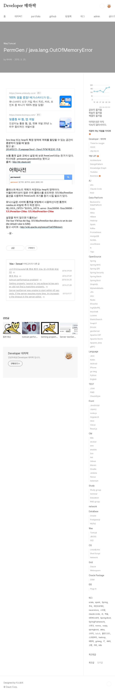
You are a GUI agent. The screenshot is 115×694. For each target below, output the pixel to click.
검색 (102, 6)
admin (97, 16)
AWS (109, 641)
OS (90, 545)
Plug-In (93, 589)
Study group (95, 490)
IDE (90, 584)
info (91, 185)
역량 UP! (93, 156)
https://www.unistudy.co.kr (22, 93)
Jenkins (93, 473)
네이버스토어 (94, 618)
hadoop (102, 637)
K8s (92, 438)
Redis (92, 300)
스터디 (91, 633)
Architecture (95, 160)
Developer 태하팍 (20, 6)
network (93, 506)
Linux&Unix (95, 550)
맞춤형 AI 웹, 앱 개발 (21, 119)
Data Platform (96, 197)
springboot (94, 629)
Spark (92, 224)
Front (91, 401)
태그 (83, 16)
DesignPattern (96, 164)
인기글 (100, 662)
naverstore (94, 610)
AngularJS (94, 417)
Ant (91, 457)
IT (104, 641)
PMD (92, 392)
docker (93, 442)
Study (91, 485)
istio (92, 296)
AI (102, 614)
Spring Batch (95, 276)
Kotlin (92, 360)
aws (92, 446)
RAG (92, 193)
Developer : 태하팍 (97, 139)
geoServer (95, 331)
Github (93, 461)
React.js (93, 429)
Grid (91, 562)
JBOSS (93, 536)
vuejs (105, 626)
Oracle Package (96, 575)
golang (98, 641)
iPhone (93, 367)
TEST (91, 384)
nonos (98, 626)
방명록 (68, 16)
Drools (93, 327)
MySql (93, 523)
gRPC (92, 347)
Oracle (93, 516)
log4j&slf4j (95, 308)
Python (93, 375)
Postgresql (95, 520)
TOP (109, 684)
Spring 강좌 (95, 269)
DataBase (93, 511)
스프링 (102, 610)
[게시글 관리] (21, 248)
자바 (95, 645)
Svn (91, 453)
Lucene (93, 315)
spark (97, 602)
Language (93, 351)
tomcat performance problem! (23, 279)
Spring (93, 261)
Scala (92, 209)
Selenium (94, 481)
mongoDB (94, 236)
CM (90, 433)
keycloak (94, 311)
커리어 (92, 147)
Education (94, 498)
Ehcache (94, 304)
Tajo (92, 252)
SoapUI (93, 323)
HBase (93, 217)
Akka (92, 213)
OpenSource (95, 256)
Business (94, 176)
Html (92, 421)
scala (91, 602)
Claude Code (96, 189)
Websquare (95, 570)
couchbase (95, 244)
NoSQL (93, 240)
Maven (93, 465)
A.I (90, 181)
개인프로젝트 (99, 606)
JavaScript (95, 405)
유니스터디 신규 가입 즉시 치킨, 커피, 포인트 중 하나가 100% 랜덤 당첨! (31, 103)
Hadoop (93, 220)
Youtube (93, 172)
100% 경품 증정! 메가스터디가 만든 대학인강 (30, 97)
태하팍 (91, 641)
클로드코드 (106, 633)
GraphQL (94, 284)
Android (93, 364)
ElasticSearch (96, 319)
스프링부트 (93, 637)
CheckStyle (95, 396)
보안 (91, 540)
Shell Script (95, 553)
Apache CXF (95, 335)
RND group (95, 502)
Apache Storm (96, 339)
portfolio (35, 16)
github (52, 16)
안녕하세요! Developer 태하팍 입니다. (24, 357)
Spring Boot (95, 280)
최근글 (91, 662)
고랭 (90, 645)
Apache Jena (96, 343)
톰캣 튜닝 (13, 276)
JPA (91, 292)
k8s (100, 645)
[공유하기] (17, 248)
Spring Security (97, 272)
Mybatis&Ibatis (96, 288)
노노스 (97, 633)
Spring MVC (95, 265)
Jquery (93, 409)
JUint (92, 388)
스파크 (91, 626)
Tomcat (19, 263)
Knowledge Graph (98, 168)
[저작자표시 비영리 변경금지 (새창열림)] (41, 248)
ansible (93, 449)
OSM (92, 580)
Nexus (93, 477)
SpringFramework (97, 622)
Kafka (92, 228)
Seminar (93, 494)
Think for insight (97, 143)
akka (102, 629)
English (93, 379)
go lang (93, 371)
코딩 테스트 (94, 151)
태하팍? (18, 16)
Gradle (93, 469)
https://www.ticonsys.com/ (22, 115)
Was (11, 263)
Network (94, 557)
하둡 (106, 614)
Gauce (93, 566)
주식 (90, 606)
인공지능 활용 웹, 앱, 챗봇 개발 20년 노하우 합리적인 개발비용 (30, 125)
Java (92, 356)
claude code (94, 614)
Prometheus (95, 232)
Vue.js (93, 425)
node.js (93, 413)
